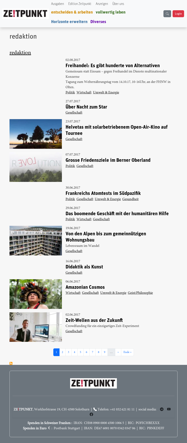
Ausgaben (57, 4)
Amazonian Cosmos (85, 287)
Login (178, 13)
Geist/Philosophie (140, 293)
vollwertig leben (110, 12)
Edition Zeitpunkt (79, 4)
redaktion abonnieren (10, 363)
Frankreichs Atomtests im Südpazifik (103, 193)
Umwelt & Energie (106, 92)
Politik (70, 92)
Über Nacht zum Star (86, 107)
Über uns (118, 4)
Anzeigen (102, 4)
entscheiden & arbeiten (72, 12)
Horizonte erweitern (69, 22)
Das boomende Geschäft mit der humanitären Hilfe (117, 213)
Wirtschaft (84, 92)
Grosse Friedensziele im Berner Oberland (108, 160)
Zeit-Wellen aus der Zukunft (94, 320)
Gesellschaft (74, 113)
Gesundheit (130, 199)
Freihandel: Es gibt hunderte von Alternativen (113, 65)
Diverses (98, 22)
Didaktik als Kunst (84, 267)
